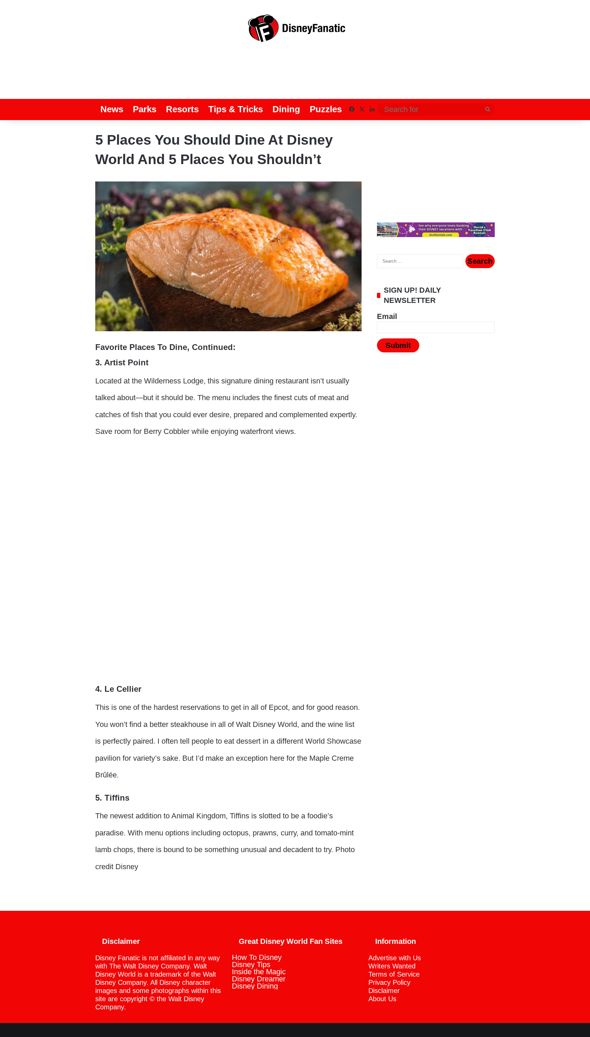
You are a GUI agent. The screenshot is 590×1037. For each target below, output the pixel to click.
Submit (398, 345)
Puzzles (326, 109)
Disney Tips (251, 964)
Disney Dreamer (258, 979)
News (111, 109)
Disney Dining (255, 986)
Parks (144, 109)
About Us (382, 999)
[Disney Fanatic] (295, 31)
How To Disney (257, 957)
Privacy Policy (389, 982)
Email (387, 316)
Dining (286, 109)
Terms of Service (394, 974)
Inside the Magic (259, 971)
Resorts (182, 109)
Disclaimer (384, 990)
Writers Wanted (392, 966)
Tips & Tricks (235, 109)
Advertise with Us (394, 958)
